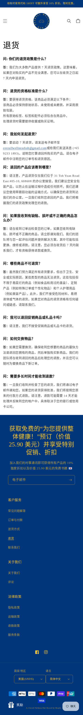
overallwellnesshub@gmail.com (25, 148)
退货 (11, 538)
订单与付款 (15, 519)
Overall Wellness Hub (37, 708)
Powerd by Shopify (54, 708)
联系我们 (14, 547)
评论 (11, 582)
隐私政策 (14, 607)
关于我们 (14, 572)
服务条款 (14, 634)
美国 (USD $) (26, 678)
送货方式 (14, 529)
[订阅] (70, 480)
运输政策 (14, 616)
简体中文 (55, 678)
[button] (5, 21)
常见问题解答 (17, 510)
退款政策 (14, 625)
